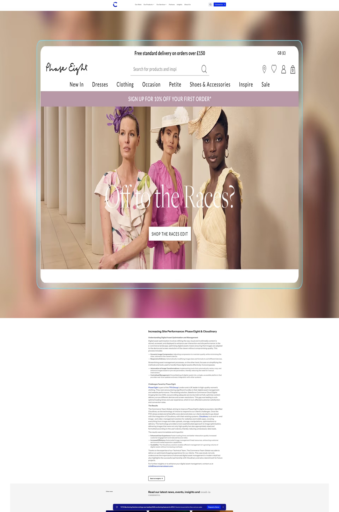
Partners (172, 4)
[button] (148, 4)
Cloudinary (203, 416)
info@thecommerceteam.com (160, 466)
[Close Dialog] (223, 507)
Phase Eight (153, 387)
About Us (187, 4)
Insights (179, 4)
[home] (115, 4)
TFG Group (173, 387)
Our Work (138, 4)
